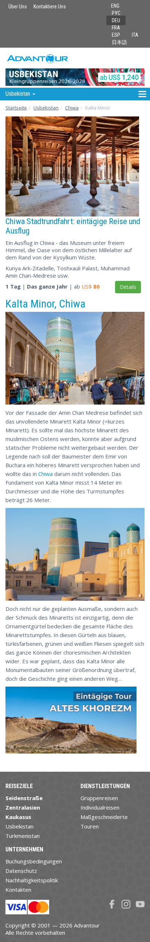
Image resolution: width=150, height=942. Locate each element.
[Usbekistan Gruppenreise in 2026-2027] (75, 67)
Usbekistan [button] (18, 93)
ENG (115, 6)
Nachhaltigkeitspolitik (31, 880)
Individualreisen (99, 807)
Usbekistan (46, 107)
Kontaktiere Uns (49, 6)
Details (128, 286)
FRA (116, 28)
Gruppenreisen (99, 798)
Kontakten (18, 889)
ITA (135, 35)
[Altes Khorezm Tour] (71, 723)
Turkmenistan (22, 835)
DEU (116, 20)
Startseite (16, 107)
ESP (116, 35)
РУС (116, 13)
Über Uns (17, 6)
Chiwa (72, 107)
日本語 (119, 42)
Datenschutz (21, 870)
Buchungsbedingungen (33, 861)
